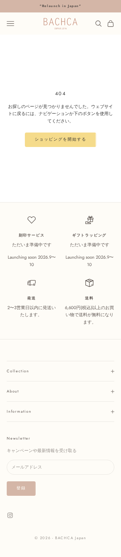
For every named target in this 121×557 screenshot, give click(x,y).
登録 (21, 488)
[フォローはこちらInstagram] (10, 515)
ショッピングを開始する (60, 139)
